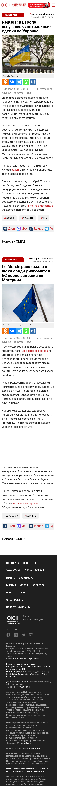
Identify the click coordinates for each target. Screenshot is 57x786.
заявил (15, 169)
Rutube (38, 228)
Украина (28, 218)
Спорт (24, 585)
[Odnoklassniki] (5, 82)
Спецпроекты (14, 600)
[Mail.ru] (33, 82)
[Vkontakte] (12, 82)
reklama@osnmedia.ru (40, 682)
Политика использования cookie (28, 771)
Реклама (12, 436)
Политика (12, 563)
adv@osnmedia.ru (14, 684)
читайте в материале (40, 205)
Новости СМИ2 (13, 241)
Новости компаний (18, 607)
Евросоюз (12, 515)
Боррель (31, 515)
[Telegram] (19, 82)
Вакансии (35, 658)
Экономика (13, 570)
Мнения (11, 585)
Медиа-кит (34, 748)
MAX (24, 228)
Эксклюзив (26, 578)
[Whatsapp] (26, 82)
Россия (10, 218)
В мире (10, 578)
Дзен (11, 228)
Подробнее (25, 743)
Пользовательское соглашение (21, 769)
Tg (51, 228)
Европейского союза (34, 350)
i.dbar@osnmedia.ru (21, 674)
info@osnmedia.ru (21, 658)
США (44, 218)
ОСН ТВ (21, 592)
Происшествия (34, 570)
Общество (29, 563)
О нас (9, 592)
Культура (38, 585)
